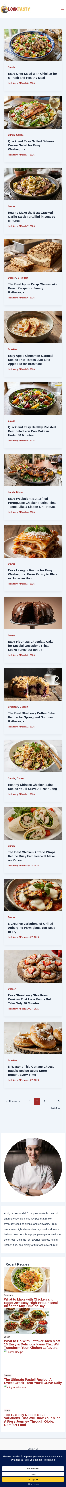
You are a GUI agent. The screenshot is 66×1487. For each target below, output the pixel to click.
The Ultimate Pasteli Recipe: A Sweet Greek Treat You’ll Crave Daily (33, 1381)
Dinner (11, 206)
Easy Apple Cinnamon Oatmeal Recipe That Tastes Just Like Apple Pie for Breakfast (30, 360)
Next (55, 1108)
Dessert (12, 277)
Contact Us (33, 1449)
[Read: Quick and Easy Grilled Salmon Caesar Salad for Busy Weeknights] (33, 112)
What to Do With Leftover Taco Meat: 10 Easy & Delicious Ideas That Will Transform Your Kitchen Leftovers (32, 1344)
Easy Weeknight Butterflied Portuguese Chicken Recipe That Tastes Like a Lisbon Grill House (32, 502)
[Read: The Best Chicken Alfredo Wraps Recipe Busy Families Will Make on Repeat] (33, 823)
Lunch (11, 135)
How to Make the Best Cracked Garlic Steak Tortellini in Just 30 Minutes (31, 216)
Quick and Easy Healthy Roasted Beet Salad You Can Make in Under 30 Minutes (32, 431)
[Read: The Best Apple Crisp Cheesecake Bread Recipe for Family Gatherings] (33, 255)
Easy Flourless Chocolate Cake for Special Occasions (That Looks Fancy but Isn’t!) (30, 645)
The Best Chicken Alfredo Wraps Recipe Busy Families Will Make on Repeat (31, 856)
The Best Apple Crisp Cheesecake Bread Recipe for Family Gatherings (32, 288)
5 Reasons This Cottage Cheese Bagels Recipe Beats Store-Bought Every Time (31, 1070)
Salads (11, 67)
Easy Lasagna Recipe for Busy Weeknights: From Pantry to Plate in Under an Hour (32, 574)
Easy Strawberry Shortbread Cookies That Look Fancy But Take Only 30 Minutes (29, 999)
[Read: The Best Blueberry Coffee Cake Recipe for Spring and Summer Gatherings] (33, 684)
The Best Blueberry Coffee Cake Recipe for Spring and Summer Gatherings (31, 717)
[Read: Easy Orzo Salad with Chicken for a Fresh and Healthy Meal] (33, 44)
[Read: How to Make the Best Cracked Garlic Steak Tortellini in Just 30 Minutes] (33, 183)
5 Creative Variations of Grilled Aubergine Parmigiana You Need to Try (31, 927)
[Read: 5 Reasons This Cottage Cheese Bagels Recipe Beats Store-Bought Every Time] (33, 1037)
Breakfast (23, 277)
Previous (13, 1101)
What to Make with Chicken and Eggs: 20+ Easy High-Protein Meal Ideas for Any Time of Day (31, 1303)
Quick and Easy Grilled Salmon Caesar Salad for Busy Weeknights (31, 145)
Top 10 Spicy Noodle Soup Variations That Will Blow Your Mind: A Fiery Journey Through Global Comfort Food (33, 1419)
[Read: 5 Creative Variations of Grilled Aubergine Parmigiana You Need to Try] (33, 894)
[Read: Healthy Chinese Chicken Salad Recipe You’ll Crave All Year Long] (33, 755)
